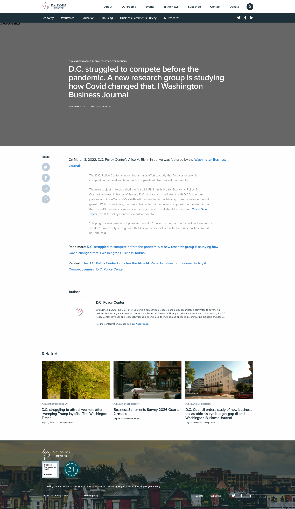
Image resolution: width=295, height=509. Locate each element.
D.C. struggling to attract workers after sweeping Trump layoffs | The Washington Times (75, 413)
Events (149, 7)
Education (88, 18)
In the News (171, 7)
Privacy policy (91, 495)
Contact (215, 7)
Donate (234, 7)
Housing (107, 18)
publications (76, 61)
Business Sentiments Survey (138, 18)
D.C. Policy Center (110, 302)
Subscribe (194, 7)
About (108, 7)
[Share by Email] (46, 188)
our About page (140, 323)
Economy (48, 18)
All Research (172, 18)
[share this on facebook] (46, 178)
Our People (129, 7)
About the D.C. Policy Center (100, 61)
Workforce (67, 18)
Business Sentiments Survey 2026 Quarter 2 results (147, 411)
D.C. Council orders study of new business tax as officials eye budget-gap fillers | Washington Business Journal (218, 413)
